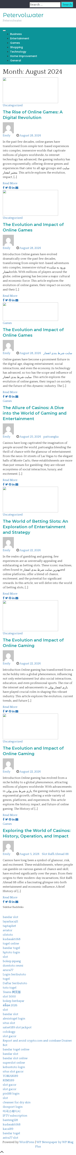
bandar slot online (15, 1058)
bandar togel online (16, 1049)
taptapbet (9, 926)
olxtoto (8, 934)
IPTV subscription (15, 1115)
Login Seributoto (14, 974)
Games (15, 43)
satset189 (9, 1027)
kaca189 (8, 1129)
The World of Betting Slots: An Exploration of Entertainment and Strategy (35, 527)
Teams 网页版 (12, 992)
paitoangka (50, 436)
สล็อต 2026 (10, 1005)
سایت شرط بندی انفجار (57, 353)
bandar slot (10, 917)
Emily (6, 135)
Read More (10, 183)
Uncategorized (13, 105)
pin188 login (11, 1093)
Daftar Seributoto (15, 983)
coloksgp (9, 1031)
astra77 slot (10, 1137)
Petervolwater (23, 15)
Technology (18, 52)
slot (5, 956)
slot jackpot (24, 1027)
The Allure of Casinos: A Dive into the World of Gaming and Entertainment (35, 413)
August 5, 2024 (29, 854)
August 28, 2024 (30, 135)
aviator (7, 930)
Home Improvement (23, 56)
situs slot (9, 1023)
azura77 (8, 970)
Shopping (16, 47)
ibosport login (13, 1106)
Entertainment (19, 38)
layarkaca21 (10, 921)
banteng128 (10, 1120)
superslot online (14, 1062)
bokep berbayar (13, 1001)
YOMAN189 (10, 1076)
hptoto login (11, 952)
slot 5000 (9, 996)
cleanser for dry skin (16, 1102)
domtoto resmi (13, 965)
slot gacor (9, 1036)
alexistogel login (14, 1018)
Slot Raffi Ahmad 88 (55, 854)
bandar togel (11, 948)
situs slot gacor (13, 1071)
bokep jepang (12, 961)
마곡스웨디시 (11, 1111)
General (15, 60)
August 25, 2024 (30, 436)
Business (16, 34)
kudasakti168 (11, 939)
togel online (11, 943)
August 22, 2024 (30, 550)
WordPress (26, 1142)
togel (6, 979)
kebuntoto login (14, 1067)
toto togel (9, 987)
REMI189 (8, 1080)
